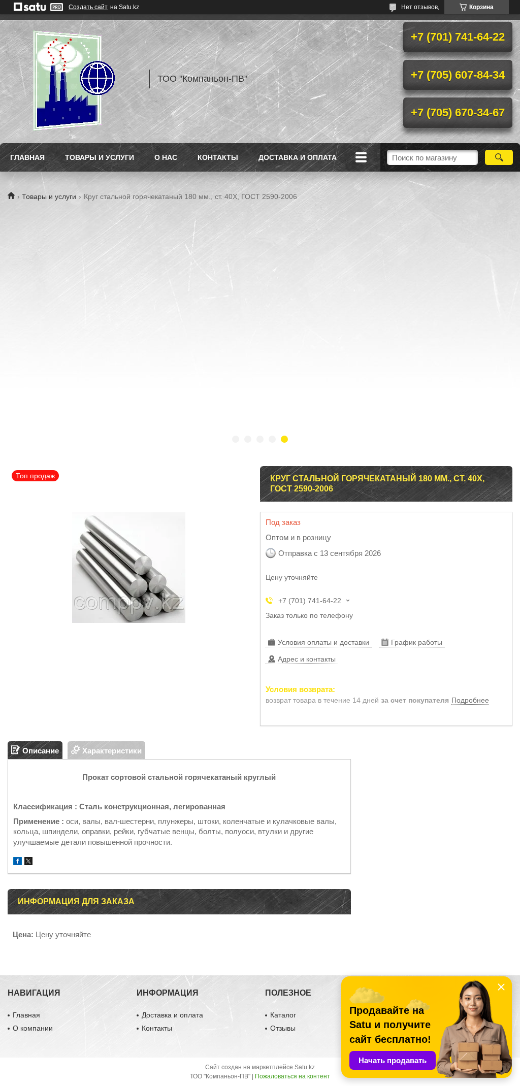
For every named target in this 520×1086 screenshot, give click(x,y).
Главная (27, 157)
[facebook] (17, 862)
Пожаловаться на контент (292, 1076)
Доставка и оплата (297, 157)
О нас (165, 157)
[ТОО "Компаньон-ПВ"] (74, 78)
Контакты (218, 157)
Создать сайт (88, 7)
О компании (33, 1028)
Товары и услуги (99, 157)
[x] (28, 862)
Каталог (283, 1015)
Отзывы (283, 1028)
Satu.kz (305, 1067)
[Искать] (499, 157)
